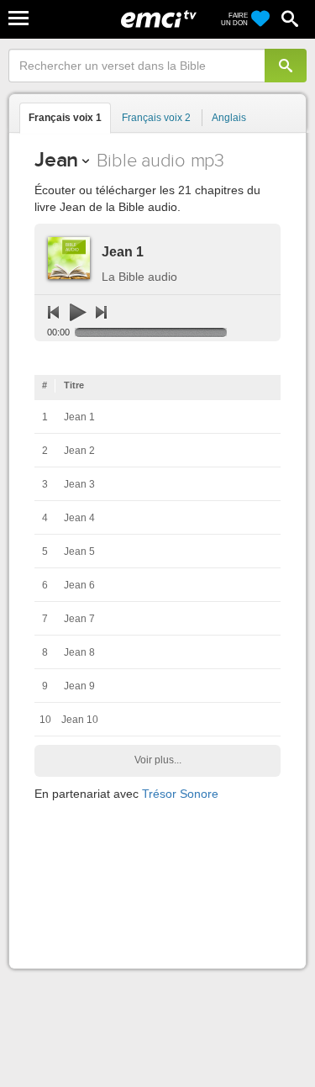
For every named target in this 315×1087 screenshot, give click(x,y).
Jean (56, 159)
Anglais (229, 118)
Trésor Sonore (180, 793)
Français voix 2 (156, 118)
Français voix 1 (65, 118)
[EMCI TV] (159, 21)
